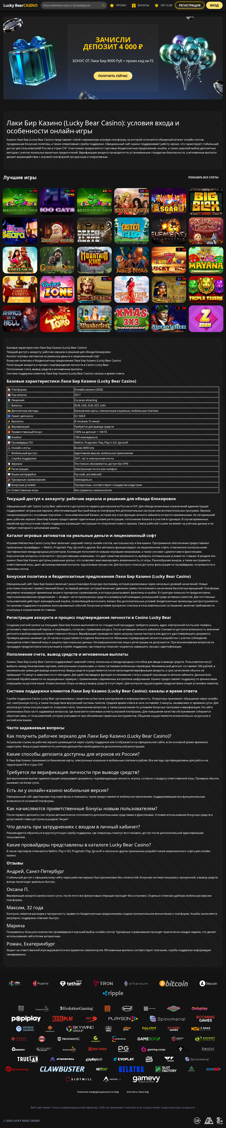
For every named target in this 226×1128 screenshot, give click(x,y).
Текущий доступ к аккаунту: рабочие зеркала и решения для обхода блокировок (59, 352)
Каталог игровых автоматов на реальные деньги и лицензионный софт (53, 356)
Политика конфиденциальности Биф (98, 1091)
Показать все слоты (203, 177)
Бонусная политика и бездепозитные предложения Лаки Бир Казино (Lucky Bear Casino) (64, 360)
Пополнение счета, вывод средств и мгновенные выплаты (44, 369)
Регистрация (190, 5)
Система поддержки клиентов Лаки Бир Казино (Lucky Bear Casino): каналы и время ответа (65, 373)
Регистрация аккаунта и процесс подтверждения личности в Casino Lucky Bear (58, 365)
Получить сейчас (113, 76)
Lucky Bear (20, 5)
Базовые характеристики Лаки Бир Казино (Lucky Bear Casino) (47, 347)
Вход (214, 5)
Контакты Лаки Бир (138, 1091)
